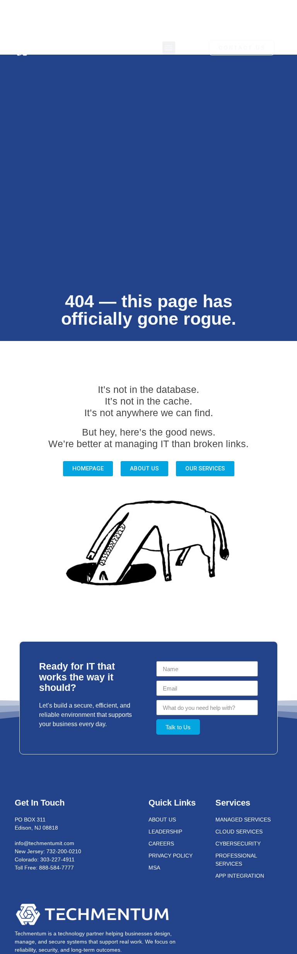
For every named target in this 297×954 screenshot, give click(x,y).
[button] (168, 47)
